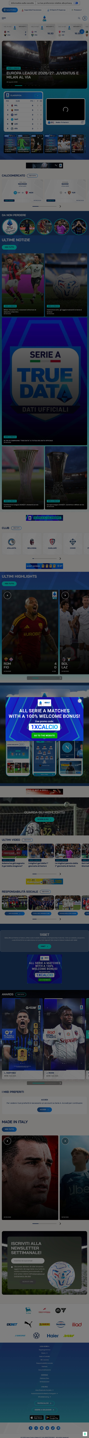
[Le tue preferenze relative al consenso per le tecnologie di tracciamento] (85, 1434)
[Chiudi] (80, 701)
